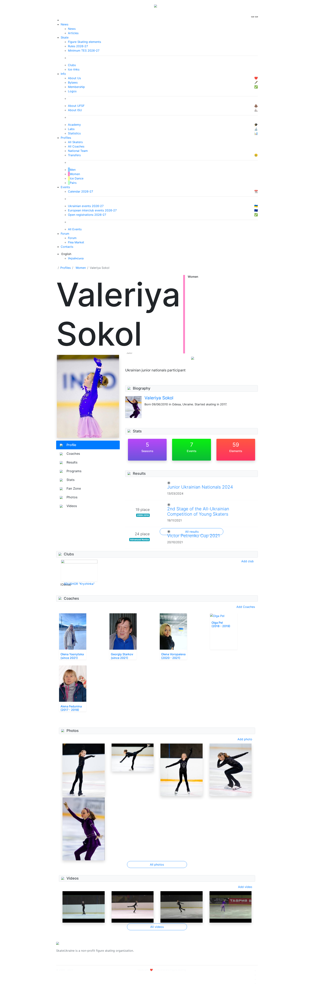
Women (81, 268)
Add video (245, 887)
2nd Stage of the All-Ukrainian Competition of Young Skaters (198, 511)
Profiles (66, 137)
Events (65, 187)
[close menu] (256, 13)
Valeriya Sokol (158, 397)
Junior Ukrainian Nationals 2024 (200, 487)
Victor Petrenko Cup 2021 (193, 535)
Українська (76, 258)
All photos (157, 864)
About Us (218, 948)
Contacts (67, 246)
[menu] (253, 13)
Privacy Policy (221, 953)
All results (192, 531)
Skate (65, 37)
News (64, 24)
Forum (65, 233)
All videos (157, 927)
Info (63, 74)
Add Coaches (245, 607)
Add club (247, 561)
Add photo (244, 739)
